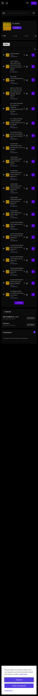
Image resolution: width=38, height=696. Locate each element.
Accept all (19, 680)
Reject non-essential (19, 686)
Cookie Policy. (23, 674)
